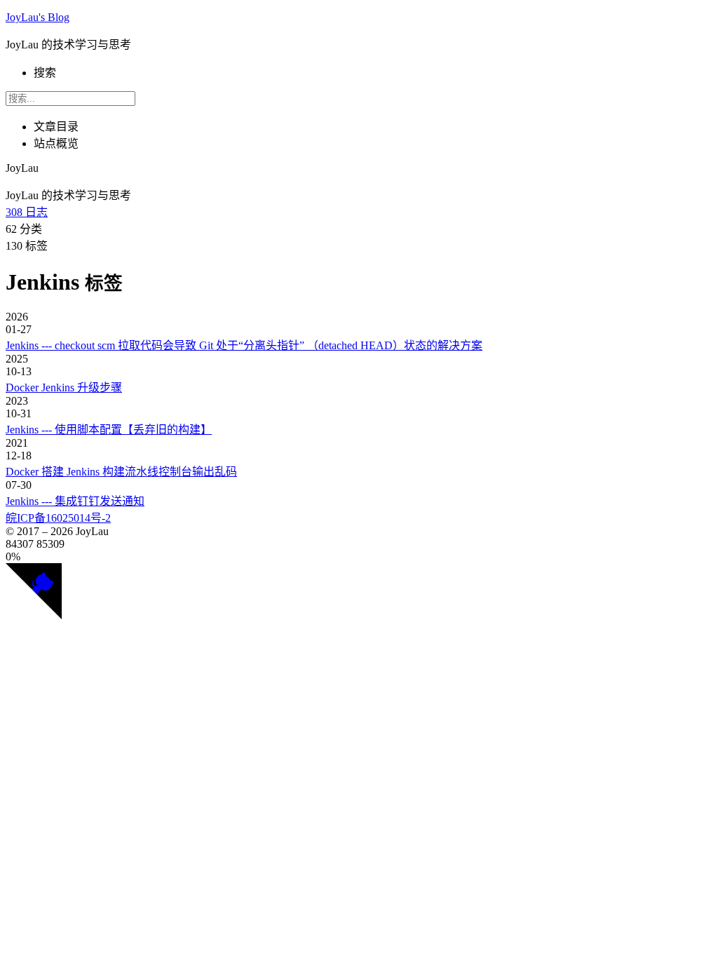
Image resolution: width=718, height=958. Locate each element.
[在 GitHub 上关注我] (34, 615)
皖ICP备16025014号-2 (58, 518)
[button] (359, 557)
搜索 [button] (45, 73)
